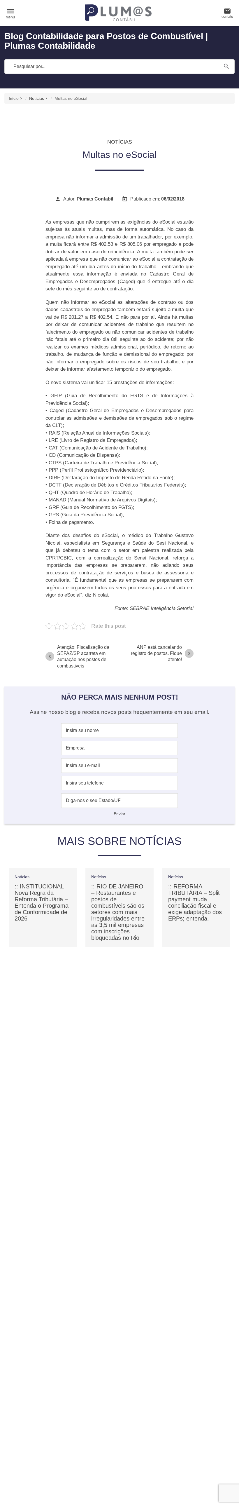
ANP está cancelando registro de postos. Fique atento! (162, 653)
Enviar (119, 813)
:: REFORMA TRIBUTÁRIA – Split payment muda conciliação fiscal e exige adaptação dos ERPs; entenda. (195, 902)
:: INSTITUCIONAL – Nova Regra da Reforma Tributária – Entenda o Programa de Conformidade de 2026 (41, 902)
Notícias (36, 98)
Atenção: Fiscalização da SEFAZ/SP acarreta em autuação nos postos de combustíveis (77, 656)
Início (14, 98)
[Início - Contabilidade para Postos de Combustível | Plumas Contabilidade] (118, 13)
